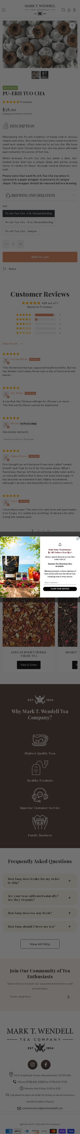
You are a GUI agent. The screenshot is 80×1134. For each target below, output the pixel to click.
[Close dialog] (77, 538)
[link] (60, 544)
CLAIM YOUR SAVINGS (60, 589)
